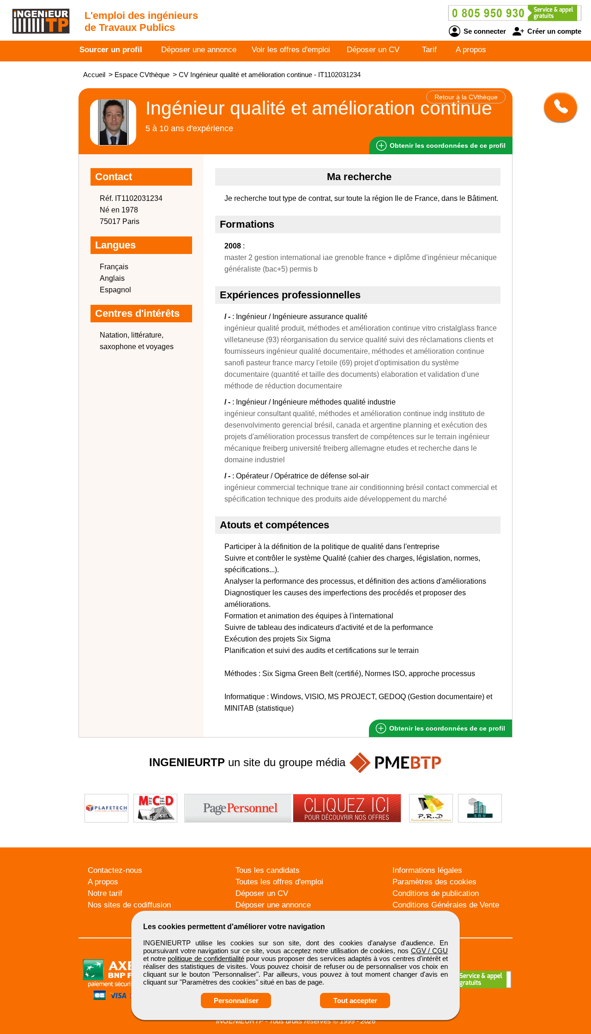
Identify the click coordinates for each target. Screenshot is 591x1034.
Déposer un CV (373, 49)
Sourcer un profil (110, 49)
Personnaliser (236, 1000)
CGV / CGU (429, 951)
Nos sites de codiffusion (129, 905)
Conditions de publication (435, 893)
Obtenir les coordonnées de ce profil (446, 728)
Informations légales (427, 870)
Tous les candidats (267, 870)
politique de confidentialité (206, 958)
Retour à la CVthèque (466, 97)
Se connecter (484, 31)
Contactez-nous (115, 870)
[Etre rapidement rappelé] (557, 107)
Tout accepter (355, 1000)
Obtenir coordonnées (447, 145)
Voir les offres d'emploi (291, 49)
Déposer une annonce (198, 49)
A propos (471, 49)
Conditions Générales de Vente (445, 905)
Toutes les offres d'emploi (279, 881)
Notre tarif (105, 893)
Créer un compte (553, 31)
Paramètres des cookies (434, 881)
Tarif (429, 49)
